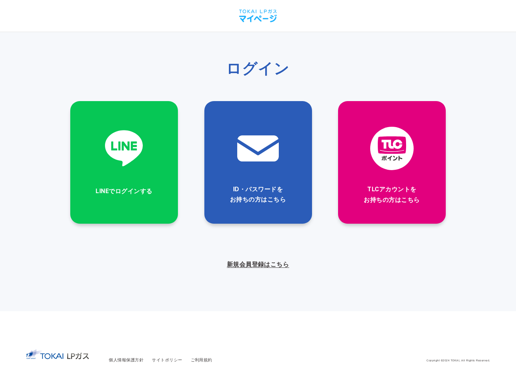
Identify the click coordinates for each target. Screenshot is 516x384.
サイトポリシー (167, 360)
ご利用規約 (201, 360)
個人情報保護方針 (126, 360)
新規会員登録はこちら (258, 264)
